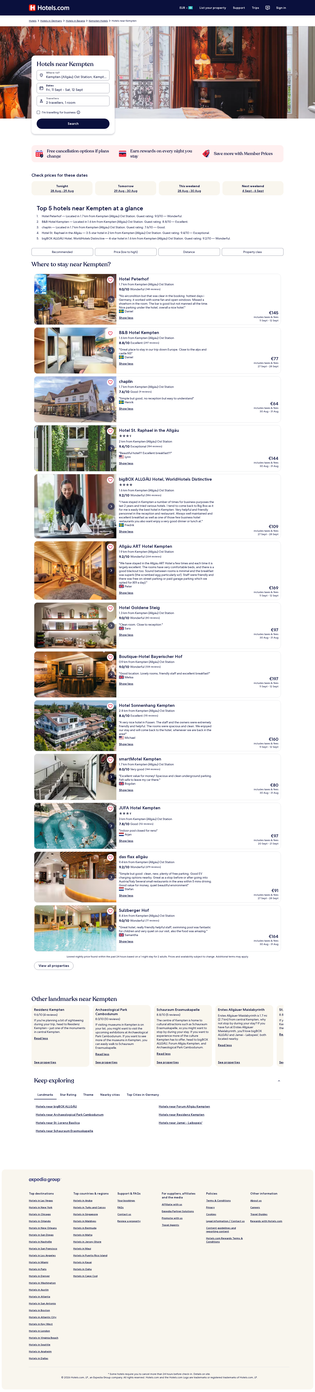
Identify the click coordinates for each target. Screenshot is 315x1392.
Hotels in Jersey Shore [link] (87, 1241)
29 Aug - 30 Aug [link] (125, 191)
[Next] (283, 1035)
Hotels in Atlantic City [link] (42, 1317)
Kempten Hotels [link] (98, 21)
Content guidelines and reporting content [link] (221, 1229)
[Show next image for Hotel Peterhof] (111, 299)
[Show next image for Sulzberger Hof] (111, 928)
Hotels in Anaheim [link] (40, 1351)
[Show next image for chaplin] (111, 399)
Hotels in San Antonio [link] (42, 1303)
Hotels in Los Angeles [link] (42, 1255)
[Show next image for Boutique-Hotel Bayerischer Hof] (111, 674)
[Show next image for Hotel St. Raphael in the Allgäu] (111, 448)
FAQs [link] (120, 1207)
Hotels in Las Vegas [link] (41, 1200)
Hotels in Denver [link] (39, 1276)
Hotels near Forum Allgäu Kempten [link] (184, 1106)
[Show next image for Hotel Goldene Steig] (111, 625)
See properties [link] (45, 1062)
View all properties (54, 966)
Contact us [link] (124, 1214)
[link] (110, 279)
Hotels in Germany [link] (51, 21)
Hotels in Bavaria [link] (75, 21)
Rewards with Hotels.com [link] (266, 1221)
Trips (255, 8)
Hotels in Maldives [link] (84, 1221)
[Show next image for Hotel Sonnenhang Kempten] (111, 725)
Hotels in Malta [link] (82, 1234)
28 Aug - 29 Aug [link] (62, 191)
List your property (213, 8)
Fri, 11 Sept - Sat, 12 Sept (64, 89)
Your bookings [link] (126, 1200)
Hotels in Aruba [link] (82, 1200)
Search (73, 124)
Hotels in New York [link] (40, 1207)
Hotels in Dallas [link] (38, 1358)
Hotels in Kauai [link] (82, 1262)
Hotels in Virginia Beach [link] (43, 1337)
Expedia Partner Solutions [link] (178, 1211)
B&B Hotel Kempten (55, 222)
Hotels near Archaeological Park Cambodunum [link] (70, 1115)
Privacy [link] (210, 1207)
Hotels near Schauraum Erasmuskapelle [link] (64, 1131)
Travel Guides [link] (258, 1214)
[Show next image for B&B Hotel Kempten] (111, 350)
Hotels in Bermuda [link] (84, 1227)
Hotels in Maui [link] (82, 1248)
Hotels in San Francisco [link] (43, 1248)
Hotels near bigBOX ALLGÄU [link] (56, 1106)
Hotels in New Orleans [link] (43, 1227)
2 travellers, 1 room (60, 102)
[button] (158, 1080)
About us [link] (256, 1200)
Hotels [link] (32, 21)
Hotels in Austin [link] (39, 1289)
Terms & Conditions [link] (218, 1200)
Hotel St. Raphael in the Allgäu (62, 233)
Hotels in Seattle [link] (39, 1344)
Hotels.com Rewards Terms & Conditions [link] (224, 1240)
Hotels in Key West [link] (41, 1324)
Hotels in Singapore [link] (85, 1214)
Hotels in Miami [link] (38, 1262)
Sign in (281, 8)
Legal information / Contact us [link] (225, 1221)
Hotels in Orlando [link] (40, 1221)
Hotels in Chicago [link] (40, 1214)
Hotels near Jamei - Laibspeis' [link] (180, 1123)
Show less (126, 318)
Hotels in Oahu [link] (82, 1269)
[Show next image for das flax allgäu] (111, 877)
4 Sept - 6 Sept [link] (253, 191)
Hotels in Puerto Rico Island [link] (90, 1255)
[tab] (45, 1094)
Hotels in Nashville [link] (40, 1241)
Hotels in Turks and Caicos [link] (89, 1207)
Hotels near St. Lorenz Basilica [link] (58, 1123)
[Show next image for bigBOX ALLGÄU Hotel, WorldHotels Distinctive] (111, 506)
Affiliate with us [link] (172, 1204)
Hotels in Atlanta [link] (39, 1296)
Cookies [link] (211, 1214)
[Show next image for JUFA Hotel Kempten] (111, 825)
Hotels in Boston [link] (39, 1310)
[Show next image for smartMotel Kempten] (111, 777)
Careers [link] (255, 1207)
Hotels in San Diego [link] (41, 1234)
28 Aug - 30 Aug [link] (189, 191)
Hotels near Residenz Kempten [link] (181, 1115)
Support (239, 8)
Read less (41, 1038)
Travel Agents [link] (170, 1224)
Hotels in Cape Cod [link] (85, 1276)
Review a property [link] (129, 1221)
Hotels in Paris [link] (37, 1269)
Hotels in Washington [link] (42, 1282)
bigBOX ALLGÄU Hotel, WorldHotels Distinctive (73, 238)
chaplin (46, 227)
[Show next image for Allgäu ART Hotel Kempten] (111, 570)
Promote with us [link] (172, 1218)
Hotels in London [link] (39, 1330)
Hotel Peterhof (52, 216)
